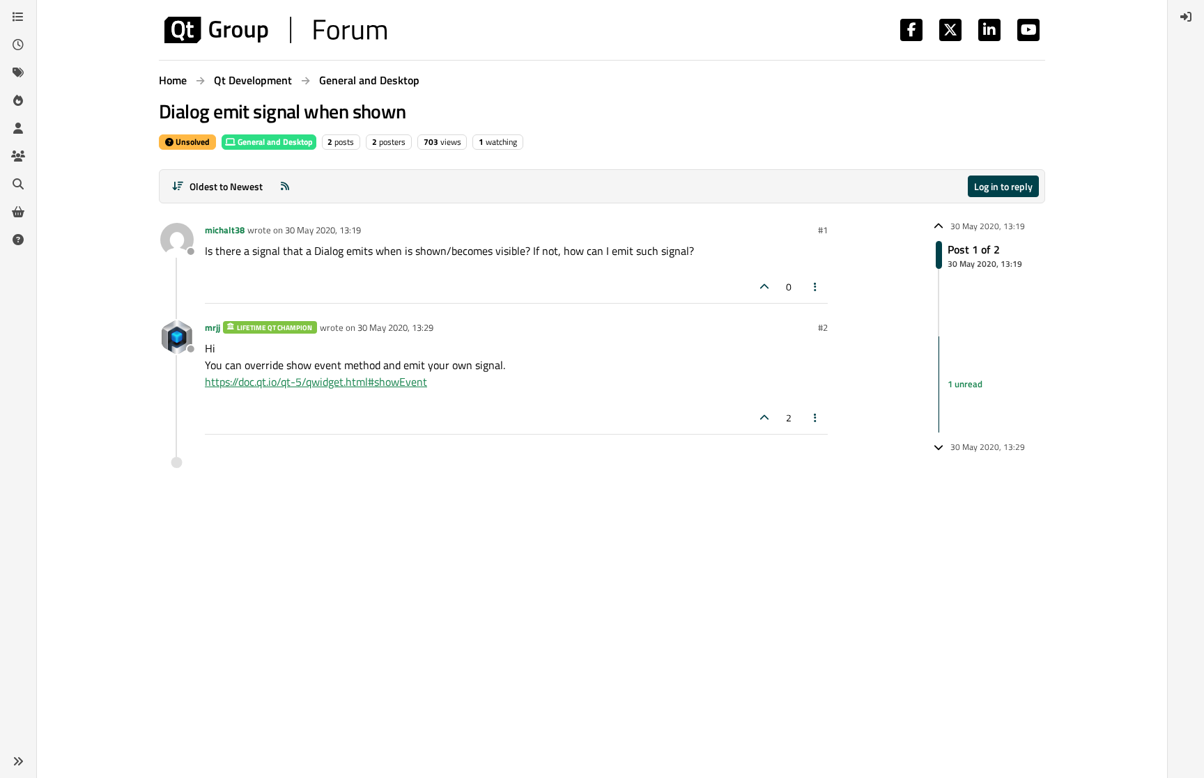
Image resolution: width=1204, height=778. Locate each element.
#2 (823, 327)
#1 (823, 230)
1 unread (965, 384)
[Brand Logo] (275, 30)
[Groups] (18, 156)
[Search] (18, 184)
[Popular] (18, 100)
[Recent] (18, 44)
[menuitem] (1185, 17)
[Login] (1185, 17)
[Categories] (18, 17)
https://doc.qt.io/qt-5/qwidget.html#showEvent (316, 381)
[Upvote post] (764, 286)
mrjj (212, 327)
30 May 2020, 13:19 (323, 230)
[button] (18, 761)
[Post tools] (815, 286)
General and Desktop (274, 141)
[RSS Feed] (285, 186)
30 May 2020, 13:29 (395, 327)
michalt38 (225, 230)
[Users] (18, 128)
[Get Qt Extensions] (18, 212)
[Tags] (18, 72)
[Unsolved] (18, 239)
